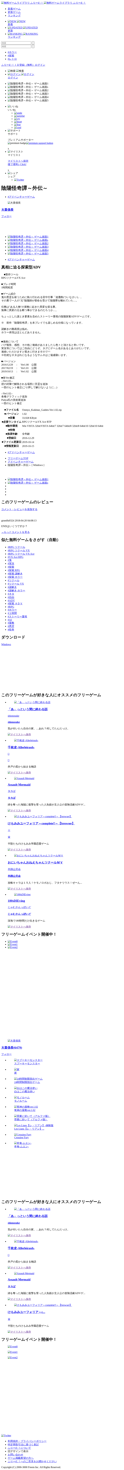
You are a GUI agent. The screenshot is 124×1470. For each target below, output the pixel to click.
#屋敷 (11, 622)
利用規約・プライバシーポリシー (27, 1441)
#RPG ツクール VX (19, 550)
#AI (10, 619)
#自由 (11, 597)
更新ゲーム (14, 12)
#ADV (11, 600)
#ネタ (11, 594)
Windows (6, 644)
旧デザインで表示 (18, 1451)
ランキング (14, 15)
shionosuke (13, 715)
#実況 (11, 563)
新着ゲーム (14, 8)
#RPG (11, 606)
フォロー (6, 216)
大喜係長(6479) (11, 1047)
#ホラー (12, 52)
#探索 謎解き (15, 573)
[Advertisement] (25, 668)
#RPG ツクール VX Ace (21, 553)
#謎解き (12, 587)
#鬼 (10, 560)
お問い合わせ (15, 1454)
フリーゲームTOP (18, 458)
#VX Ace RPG (15, 557)
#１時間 (12, 613)
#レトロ (12, 59)
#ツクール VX (16, 583)
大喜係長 (7, 209)
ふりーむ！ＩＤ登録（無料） (18, 65)
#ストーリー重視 (17, 616)
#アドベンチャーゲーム (21, 196)
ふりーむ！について (19, 1448)
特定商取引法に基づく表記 (23, 1444)
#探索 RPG (14, 570)
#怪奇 (11, 629)
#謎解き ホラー (16, 590)
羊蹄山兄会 (14, 869)
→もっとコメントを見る (15, 532)
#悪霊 (11, 626)
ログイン (40, 65)
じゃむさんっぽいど (19, 907)
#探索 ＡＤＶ (15, 603)
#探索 (11, 55)
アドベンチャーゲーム (21, 461)
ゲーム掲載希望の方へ (21, 1458)
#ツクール (13, 580)
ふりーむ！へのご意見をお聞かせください (32, 1461)
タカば (12, 791)
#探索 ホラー (15, 577)
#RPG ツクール (16, 547)
